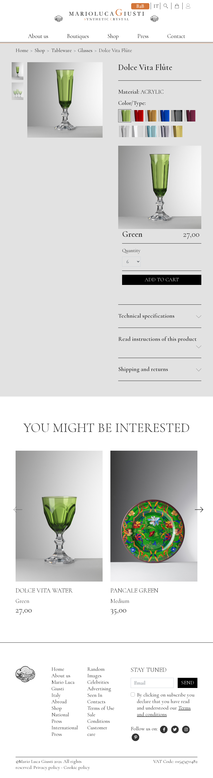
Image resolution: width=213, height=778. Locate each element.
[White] (137, 129)
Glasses (85, 50)
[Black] (176, 114)
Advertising (99, 689)
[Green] (124, 114)
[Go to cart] (177, 6)
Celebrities (98, 682)
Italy (56, 695)
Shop (113, 36)
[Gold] (176, 129)
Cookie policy (77, 767)
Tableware (61, 50)
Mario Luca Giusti (63, 685)
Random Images (96, 672)
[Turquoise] (150, 129)
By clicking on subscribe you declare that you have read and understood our (166, 705)
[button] (159, 316)
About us (38, 36)
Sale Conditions (98, 718)
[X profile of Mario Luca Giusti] (175, 729)
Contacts (96, 702)
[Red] (137, 114)
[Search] (166, 6)
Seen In (94, 695)
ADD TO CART (162, 280)
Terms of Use (100, 708)
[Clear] (124, 129)
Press (143, 36)
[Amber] (150, 114)
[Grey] (163, 129)
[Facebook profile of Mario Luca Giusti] (164, 729)
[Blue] (163, 114)
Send (187, 683)
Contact (176, 36)
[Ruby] (189, 114)
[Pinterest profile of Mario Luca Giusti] (136, 737)
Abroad (59, 702)
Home (57, 669)
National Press (60, 718)
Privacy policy (47, 767)
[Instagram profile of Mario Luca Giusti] (186, 729)
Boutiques (78, 36)
